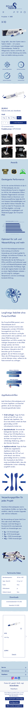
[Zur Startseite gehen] (14, 5)
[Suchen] (14, 11)
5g (9, 118)
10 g (13, 118)
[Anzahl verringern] (3, 122)
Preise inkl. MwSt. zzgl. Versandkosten (11, 110)
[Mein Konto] (21, 11)
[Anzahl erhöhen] (7, 122)
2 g (4, 118)
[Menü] (3, 11)
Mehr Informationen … (14, 696)
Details (14, 655)
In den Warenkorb (18, 122)
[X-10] (14, 623)
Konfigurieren (14, 702)
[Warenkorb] (25, 11)
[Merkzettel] (17, 11)
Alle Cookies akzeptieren (14, 706)
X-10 (5, 633)
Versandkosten (14, 685)
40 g (19, 118)
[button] (3, 96)
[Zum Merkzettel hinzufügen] (21, 628)
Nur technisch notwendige (14, 699)
